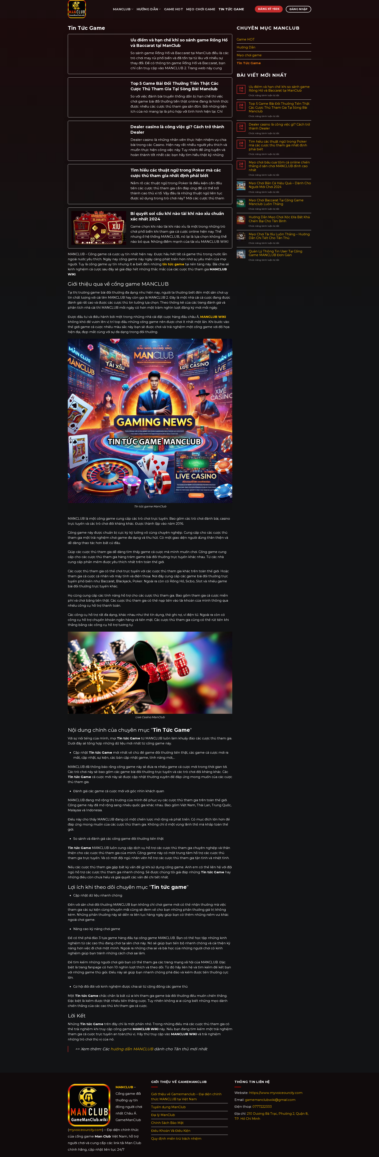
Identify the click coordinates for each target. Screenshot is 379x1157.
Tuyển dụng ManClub (168, 1107)
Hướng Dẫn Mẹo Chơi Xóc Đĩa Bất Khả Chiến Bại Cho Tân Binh (279, 219)
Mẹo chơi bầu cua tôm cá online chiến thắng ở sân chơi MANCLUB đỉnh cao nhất (279, 166)
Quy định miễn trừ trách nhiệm (176, 1139)
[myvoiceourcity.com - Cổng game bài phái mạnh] (87, 9)
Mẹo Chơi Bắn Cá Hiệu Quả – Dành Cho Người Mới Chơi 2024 (280, 185)
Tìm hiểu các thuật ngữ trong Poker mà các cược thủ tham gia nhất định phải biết (176, 173)
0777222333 (262, 1107)
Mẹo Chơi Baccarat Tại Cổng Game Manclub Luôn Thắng (276, 202)
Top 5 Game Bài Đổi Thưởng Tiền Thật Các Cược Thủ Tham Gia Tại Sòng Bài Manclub (174, 86)
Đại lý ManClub (163, 1115)
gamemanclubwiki (270, 1100)
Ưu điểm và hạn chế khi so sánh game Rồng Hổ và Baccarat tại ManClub (179, 43)
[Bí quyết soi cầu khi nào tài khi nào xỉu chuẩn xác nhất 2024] (98, 228)
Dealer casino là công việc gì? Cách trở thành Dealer (177, 129)
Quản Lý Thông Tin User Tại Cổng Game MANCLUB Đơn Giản (275, 253)
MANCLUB (122, 9)
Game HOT (173, 9)
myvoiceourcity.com (85, 1130)
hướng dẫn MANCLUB (132, 1049)
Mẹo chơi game (200, 9)
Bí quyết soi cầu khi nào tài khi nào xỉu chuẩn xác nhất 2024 (177, 216)
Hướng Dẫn (147, 9)
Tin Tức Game (231, 9)
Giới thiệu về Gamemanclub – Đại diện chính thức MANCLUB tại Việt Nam (186, 1096)
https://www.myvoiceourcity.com (275, 1093)
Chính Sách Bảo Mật (167, 1123)
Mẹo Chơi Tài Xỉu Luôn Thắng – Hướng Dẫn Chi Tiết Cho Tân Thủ (279, 236)
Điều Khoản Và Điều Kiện (170, 1131)
